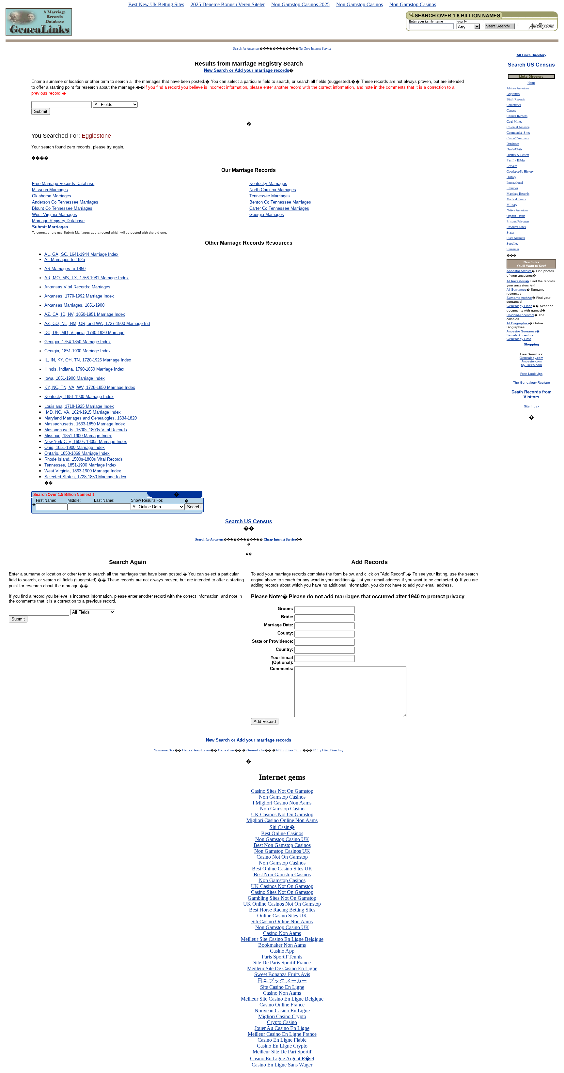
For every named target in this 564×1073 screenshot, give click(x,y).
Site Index (531, 406)
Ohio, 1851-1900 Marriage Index (74, 447)
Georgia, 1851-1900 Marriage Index (77, 350)
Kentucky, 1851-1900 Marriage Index (79, 396)
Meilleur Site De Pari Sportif (282, 1051)
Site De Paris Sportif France (282, 962)
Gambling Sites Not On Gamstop (282, 898)
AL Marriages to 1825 (64, 259)
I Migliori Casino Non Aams (282, 802)
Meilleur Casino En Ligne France (282, 1034)
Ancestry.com (531, 361)
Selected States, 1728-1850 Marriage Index (85, 476)
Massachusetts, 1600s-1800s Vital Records (85, 429)
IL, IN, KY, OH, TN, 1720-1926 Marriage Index (87, 360)
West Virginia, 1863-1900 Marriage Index (82, 470)
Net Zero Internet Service (315, 48)
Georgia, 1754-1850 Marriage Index (77, 341)
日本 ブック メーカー (282, 980)
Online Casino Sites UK (282, 915)
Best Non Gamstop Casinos (282, 845)
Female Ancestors (520, 335)
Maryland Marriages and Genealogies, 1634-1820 (90, 418)
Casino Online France (282, 1004)
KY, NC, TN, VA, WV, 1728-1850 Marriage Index (89, 387)
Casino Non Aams (282, 933)
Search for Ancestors (246, 48)
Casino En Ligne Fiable (282, 1040)
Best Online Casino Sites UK (282, 868)
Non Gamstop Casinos (359, 4)
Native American (517, 210)
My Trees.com (531, 365)
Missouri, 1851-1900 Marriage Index (78, 435)
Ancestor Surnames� (523, 331)
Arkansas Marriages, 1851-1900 (74, 305)
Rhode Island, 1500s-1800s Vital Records (83, 459)
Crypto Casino (282, 1022)
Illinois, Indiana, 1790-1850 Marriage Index (84, 369)
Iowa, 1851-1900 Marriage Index (74, 378)
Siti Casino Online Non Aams (282, 921)
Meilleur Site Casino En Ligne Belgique (282, 939)
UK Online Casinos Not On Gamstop (282, 904)
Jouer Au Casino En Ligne (282, 1028)
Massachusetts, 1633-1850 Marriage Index (84, 424)
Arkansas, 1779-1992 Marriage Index (79, 296)
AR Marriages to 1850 (65, 268)
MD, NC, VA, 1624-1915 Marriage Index (83, 412)
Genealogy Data (519, 339)
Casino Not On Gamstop (282, 857)
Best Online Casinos (282, 833)
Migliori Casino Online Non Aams (282, 820)
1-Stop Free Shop (289, 750)
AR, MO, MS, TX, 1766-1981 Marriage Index (86, 277)
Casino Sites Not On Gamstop (282, 791)
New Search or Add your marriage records (248, 740)
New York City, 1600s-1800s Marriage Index (85, 441)
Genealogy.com (531, 358)
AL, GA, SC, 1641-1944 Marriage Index (81, 254)
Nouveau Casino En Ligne (282, 1010)
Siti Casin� (282, 827)
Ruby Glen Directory (328, 750)
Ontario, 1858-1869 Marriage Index (77, 453)
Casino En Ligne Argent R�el (282, 1058)
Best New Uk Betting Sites (156, 4)
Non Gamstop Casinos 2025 (300, 4)
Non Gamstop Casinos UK (282, 851)
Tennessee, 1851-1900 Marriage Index (80, 465)
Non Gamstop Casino (282, 808)
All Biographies (518, 323)
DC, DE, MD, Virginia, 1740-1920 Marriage (84, 332)
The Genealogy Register (531, 382)
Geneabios (226, 750)
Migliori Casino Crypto (282, 1016)
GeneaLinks (255, 750)
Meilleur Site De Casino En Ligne (282, 968)
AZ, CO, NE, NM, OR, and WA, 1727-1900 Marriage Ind (97, 323)
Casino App (282, 951)
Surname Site (164, 750)
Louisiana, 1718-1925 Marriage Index (79, 406)
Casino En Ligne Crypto (282, 1046)
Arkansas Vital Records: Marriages (77, 286)
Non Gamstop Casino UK (282, 839)
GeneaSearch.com (196, 750)
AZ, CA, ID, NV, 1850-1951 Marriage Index (84, 314)
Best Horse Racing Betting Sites (282, 909)
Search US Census (248, 521)
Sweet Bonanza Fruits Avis (282, 974)
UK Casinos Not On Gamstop (282, 814)
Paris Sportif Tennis (282, 956)
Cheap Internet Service (280, 539)
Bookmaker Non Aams (282, 945)
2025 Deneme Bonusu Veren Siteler (228, 4)
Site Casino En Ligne (282, 987)
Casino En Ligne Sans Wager (282, 1064)
